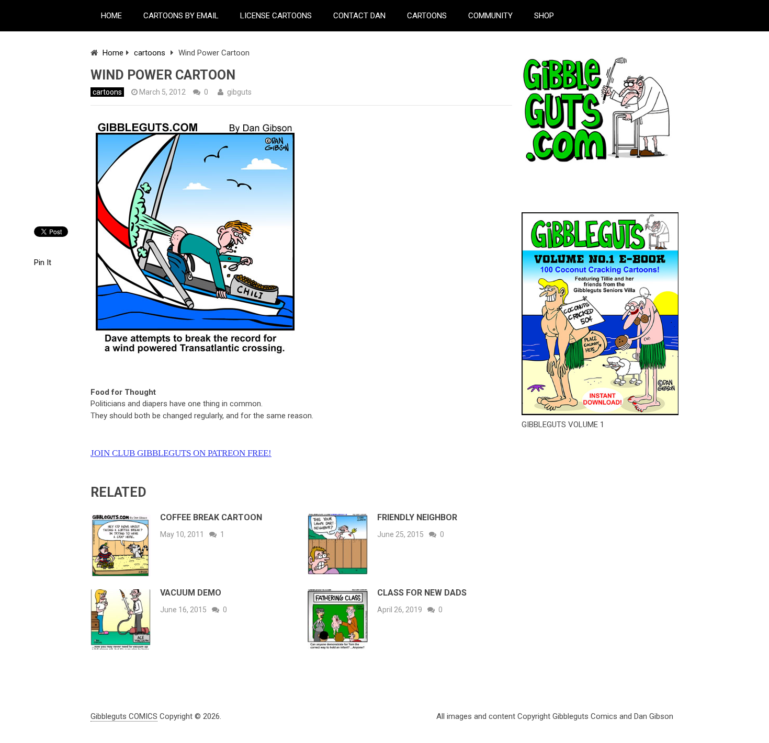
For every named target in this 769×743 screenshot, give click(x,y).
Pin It (42, 262)
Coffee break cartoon (211, 517)
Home (113, 53)
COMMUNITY (490, 15)
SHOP (544, 15)
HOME (111, 15)
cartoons (149, 53)
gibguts (239, 92)
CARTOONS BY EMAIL (181, 15)
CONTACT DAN (359, 15)
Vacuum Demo (190, 593)
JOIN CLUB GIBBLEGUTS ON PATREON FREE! (181, 453)
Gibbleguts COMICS (124, 716)
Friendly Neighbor (417, 517)
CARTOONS (427, 15)
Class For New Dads (422, 593)
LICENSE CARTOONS (276, 15)
